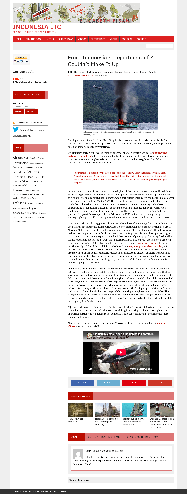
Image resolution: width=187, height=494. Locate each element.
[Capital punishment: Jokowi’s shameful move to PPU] (134, 414)
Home (18, 39)
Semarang (43, 213)
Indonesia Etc (38, 181)
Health (22, 181)
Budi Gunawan (94, 72)
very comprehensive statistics (145, 246)
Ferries (37, 177)
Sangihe (153, 72)
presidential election (21, 208)
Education (19, 172)
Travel (23, 221)
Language (17, 194)
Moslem (16, 198)
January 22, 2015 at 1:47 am (108, 451)
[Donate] (30, 65)
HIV (28, 181)
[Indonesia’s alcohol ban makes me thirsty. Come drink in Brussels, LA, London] (162, 414)
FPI (42, 177)
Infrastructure (18, 186)
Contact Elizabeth (22, 135)
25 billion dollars (148, 243)
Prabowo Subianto (35, 203)
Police (135, 72)
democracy (18, 167)
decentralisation (36, 163)
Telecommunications (36, 217)
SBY (37, 213)
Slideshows (65, 39)
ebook (30, 167)
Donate (141, 39)
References (98, 39)
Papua (23, 197)
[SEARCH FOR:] (159, 46)
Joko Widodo (28, 190)
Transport (17, 221)
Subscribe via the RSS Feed (28, 122)
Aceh (26, 158)
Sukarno (15, 218)
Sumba (23, 217)
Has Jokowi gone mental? (76, 420)
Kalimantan (39, 190)
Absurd (82, 72)
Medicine (39, 194)
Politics (143, 72)
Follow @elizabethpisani (31, 129)
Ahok (31, 158)
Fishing (118, 72)
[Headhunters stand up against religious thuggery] (107, 414)
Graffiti (15, 182)
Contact (127, 39)
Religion (30, 213)
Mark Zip (47, 491)
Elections (32, 172)
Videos (82, 39)
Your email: (18, 103)
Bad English (39, 158)
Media (50, 39)
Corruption (108, 72)
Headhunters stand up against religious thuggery (106, 421)
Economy (38, 167)
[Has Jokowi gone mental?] (80, 414)
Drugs (26, 168)
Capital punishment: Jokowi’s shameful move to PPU (133, 421)
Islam (27, 185)
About (113, 39)
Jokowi (127, 72)
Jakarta (35, 185)
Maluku (31, 194)
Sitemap (62, 491)
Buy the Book (34, 39)
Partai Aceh (31, 198)
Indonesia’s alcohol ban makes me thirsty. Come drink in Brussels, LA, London (162, 423)
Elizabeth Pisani (86, 76)
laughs (24, 194)
